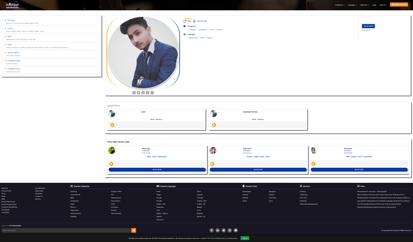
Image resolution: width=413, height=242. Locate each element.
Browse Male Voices (8, 201)
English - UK (201, 204)
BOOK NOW (368, 26)
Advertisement (116, 198)
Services (38, 199)
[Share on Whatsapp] (152, 92)
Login (374, 5)
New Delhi (272, 198)
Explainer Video (116, 191)
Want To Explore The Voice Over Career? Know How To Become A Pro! (381, 194)
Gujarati (200, 194)
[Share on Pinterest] (147, 92)
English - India (201, 201)
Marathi (159, 201)
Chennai (245, 194)
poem (143, 112)
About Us (5, 188)
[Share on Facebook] (134, 92)
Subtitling (303, 201)
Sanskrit (159, 216)
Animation (114, 207)
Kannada (200, 198)
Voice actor (146, 148)
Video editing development (309, 204)
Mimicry (73, 207)
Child (113, 204)
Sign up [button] (382, 5)
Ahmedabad (247, 191)
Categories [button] (339, 5)
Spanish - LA (201, 216)
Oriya (199, 210)
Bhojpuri (200, 213)
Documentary (115, 201)
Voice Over (303, 198)
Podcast (113, 210)
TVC (112, 194)
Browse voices (399, 4)
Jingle (72, 204)
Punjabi (159, 198)
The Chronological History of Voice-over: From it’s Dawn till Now (379, 204)
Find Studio (5, 212)
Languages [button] (352, 5)
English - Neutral (162, 213)
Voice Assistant (116, 213)
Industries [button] (364, 5)
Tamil (199, 191)
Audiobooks (74, 201)
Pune (271, 201)
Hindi (158, 191)
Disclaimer (38, 193)
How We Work (40, 188)
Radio (72, 198)
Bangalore (272, 191)
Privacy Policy (6, 191)
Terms (4, 193)
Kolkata (271, 194)
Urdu (158, 210)
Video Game (74, 210)
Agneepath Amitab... (250, 112)
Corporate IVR (75, 194)
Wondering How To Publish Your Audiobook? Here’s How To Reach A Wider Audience (384, 198)
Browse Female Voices (9, 204)
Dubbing (73, 216)
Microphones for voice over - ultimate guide (372, 191)
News (3, 196)
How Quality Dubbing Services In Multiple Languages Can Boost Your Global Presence (384, 201)
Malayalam (160, 207)
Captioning (303, 194)
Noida (245, 201)
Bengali (199, 207)
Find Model (5, 210)
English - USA (160, 204)
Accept (245, 238)
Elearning (73, 191)
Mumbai (245, 198)
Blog (3, 199)
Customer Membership (9, 207)
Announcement (75, 213)
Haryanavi (159, 219)
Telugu (158, 194)
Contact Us (39, 196)
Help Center (39, 191)
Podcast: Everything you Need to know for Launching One (376, 207)
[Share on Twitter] (138, 92)
